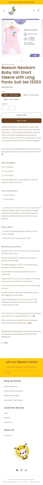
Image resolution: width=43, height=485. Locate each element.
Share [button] (6, 343)
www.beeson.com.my (20, 479)
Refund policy (13, 482)
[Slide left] (17, 61)
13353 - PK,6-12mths (11, 99)
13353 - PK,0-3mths (11, 95)
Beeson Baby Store (11, 386)
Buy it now (21, 121)
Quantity (4, 104)
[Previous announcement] (4, 2)
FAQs (6, 413)
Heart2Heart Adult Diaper (13, 400)
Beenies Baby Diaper (11, 396)
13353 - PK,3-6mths (31, 95)
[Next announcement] (39, 2)
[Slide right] (26, 61)
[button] (4, 10)
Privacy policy (24, 482)
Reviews (7, 418)
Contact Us (8, 422)
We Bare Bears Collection (13, 391)
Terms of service (35, 482)
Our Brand (8, 435)
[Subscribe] (36, 372)
